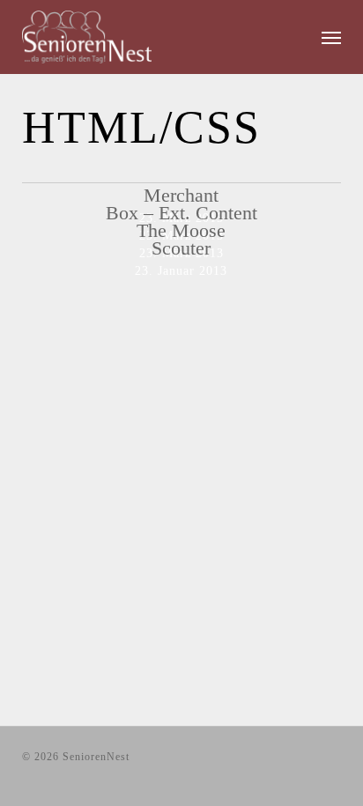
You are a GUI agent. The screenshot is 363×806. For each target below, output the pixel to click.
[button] (331, 37)
